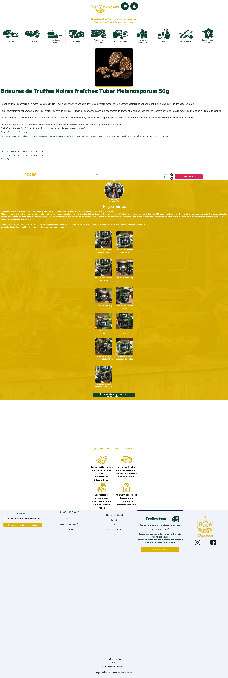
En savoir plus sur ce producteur (114, 395)
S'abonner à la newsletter (22, 525)
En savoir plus (160, 550)
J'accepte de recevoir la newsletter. (23, 518)
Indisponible (189, 177)
